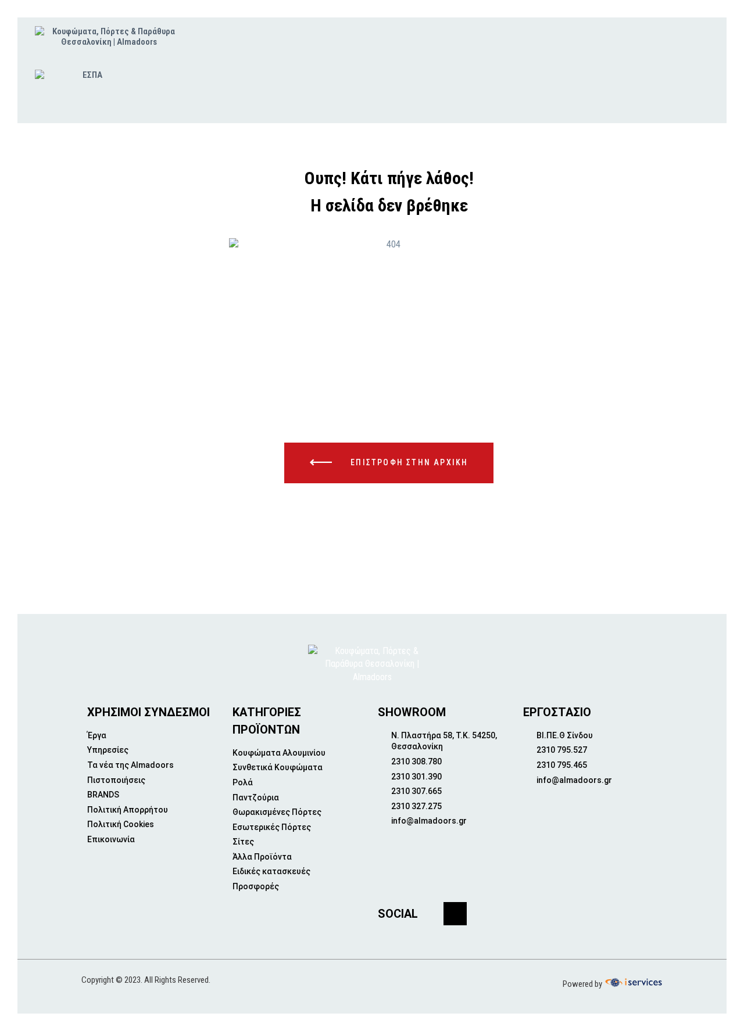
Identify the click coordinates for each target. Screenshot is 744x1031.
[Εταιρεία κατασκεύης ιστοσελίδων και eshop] (632, 983)
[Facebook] (455, 913)
